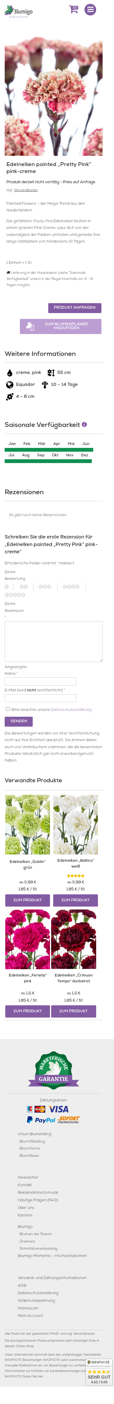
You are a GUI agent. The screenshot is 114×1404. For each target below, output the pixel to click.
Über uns (26, 1208)
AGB (22, 1286)
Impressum (28, 1309)
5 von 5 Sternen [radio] (18, 595)
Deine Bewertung (12, 576)
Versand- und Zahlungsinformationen (52, 1278)
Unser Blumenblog (34, 1134)
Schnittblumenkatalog (38, 1249)
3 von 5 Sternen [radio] (48, 587)
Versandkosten (26, 190)
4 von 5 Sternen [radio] (74, 587)
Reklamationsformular (38, 1193)
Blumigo (25, 1227)
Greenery (27, 1242)
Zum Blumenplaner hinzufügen (66, 326)
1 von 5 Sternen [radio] (9, 587)
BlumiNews (29, 1156)
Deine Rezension (12, 611)
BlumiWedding (32, 1142)
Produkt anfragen (75, 308)
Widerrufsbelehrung (36, 1301)
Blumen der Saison (36, 1234)
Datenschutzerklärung (71, 710)
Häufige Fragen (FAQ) (38, 1200)
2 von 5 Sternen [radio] (26, 587)
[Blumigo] (18, 11)
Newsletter (28, 1178)
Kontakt (25, 1185)
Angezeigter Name (12, 670)
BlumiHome (30, 1149)
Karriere (25, 1216)
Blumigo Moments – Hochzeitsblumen (52, 1256)
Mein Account (30, 1316)
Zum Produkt (27, 901)
